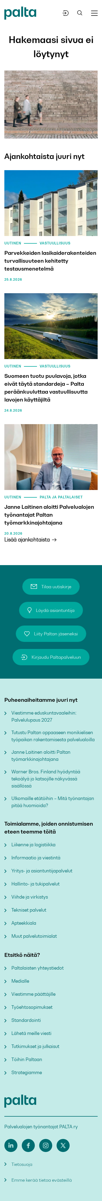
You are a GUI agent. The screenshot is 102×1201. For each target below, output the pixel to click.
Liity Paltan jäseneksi (56, 633)
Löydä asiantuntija (55, 610)
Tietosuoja (21, 1164)
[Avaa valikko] (94, 13)
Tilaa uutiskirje (56, 586)
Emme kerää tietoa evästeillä (41, 1180)
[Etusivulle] (20, 14)
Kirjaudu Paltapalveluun (56, 657)
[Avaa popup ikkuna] (66, 13)
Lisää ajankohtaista (27, 540)
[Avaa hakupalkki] (79, 13)
